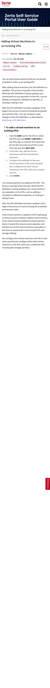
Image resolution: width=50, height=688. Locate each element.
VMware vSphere (9, 62)
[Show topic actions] (46, 46)
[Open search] (39, 4)
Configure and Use (20, 66)
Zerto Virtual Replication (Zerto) (33, 62)
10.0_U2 (6, 66)
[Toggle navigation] (46, 4)
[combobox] (22, 53)
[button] (25, 35)
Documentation (9, 70)
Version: (5, 53)
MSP (33, 66)
